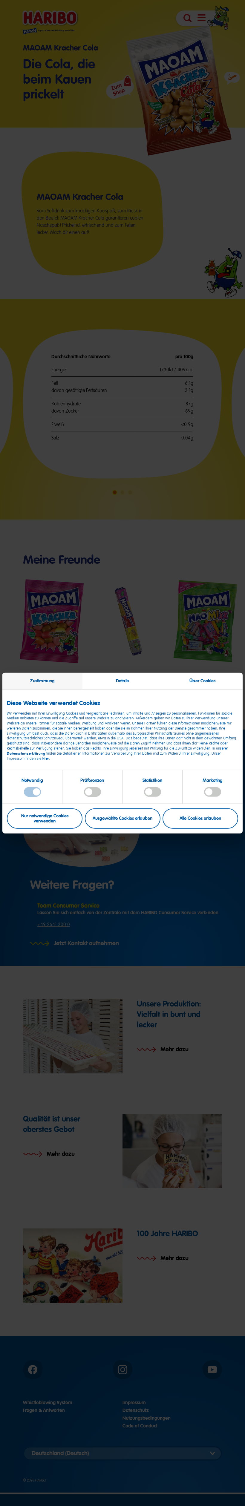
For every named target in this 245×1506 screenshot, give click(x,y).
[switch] (92, 792)
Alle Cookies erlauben (200, 818)
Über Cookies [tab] (202, 681)
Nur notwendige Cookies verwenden (44, 818)
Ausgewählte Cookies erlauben (122, 818)
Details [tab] (122, 681)
